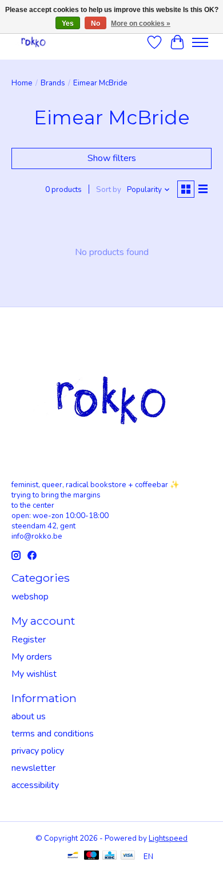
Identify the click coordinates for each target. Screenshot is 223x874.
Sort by (108, 190)
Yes (68, 23)
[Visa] (128, 857)
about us (28, 716)
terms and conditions (52, 733)
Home (22, 83)
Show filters (111, 158)
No (95, 23)
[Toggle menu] (200, 42)
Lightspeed (168, 838)
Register (28, 639)
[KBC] (109, 857)
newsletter (33, 768)
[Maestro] (91, 857)
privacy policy (37, 750)
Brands (53, 83)
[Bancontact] (73, 857)
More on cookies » (140, 23)
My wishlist (34, 674)
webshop (30, 596)
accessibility (35, 785)
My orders (31, 656)
